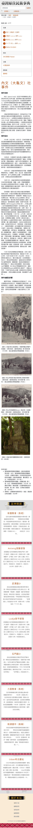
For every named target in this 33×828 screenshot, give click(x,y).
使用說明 (16, 810)
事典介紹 (16, 803)
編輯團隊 (16, 813)
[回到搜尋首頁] (15, 3)
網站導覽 (16, 816)
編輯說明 (16, 806)
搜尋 (29, 8)
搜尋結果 (15, 15)
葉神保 (5, 74)
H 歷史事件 (6, 65)
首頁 (9, 15)
